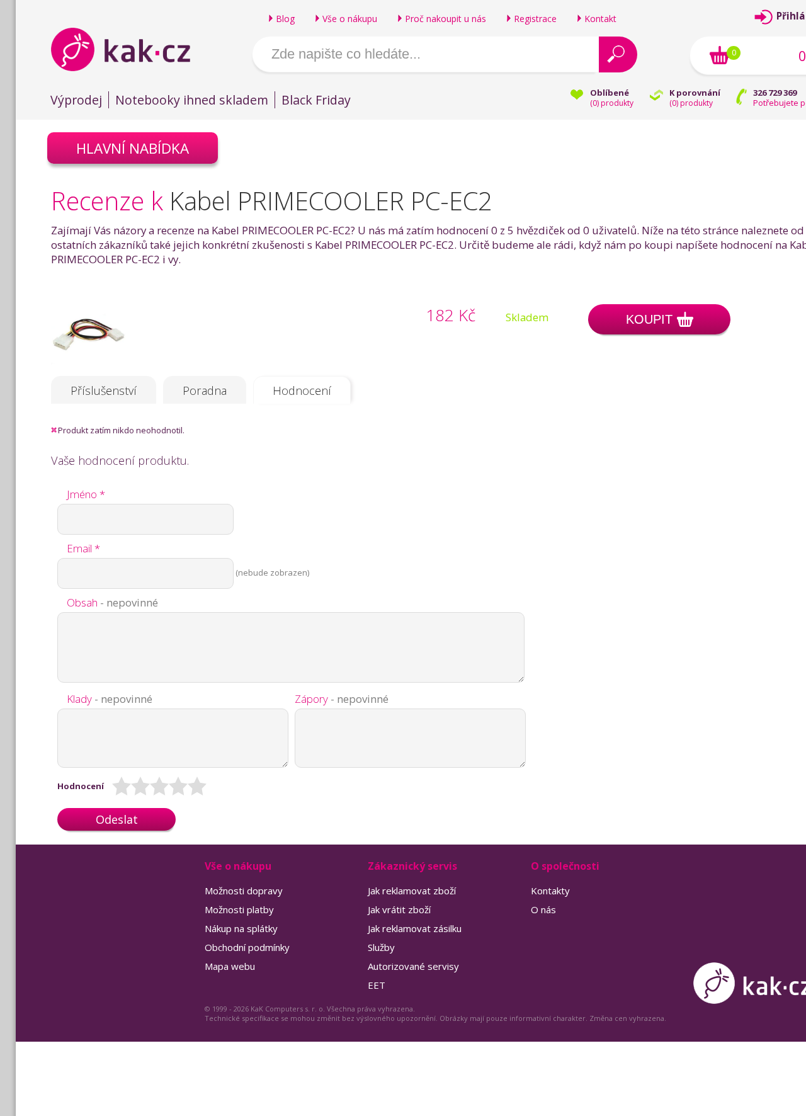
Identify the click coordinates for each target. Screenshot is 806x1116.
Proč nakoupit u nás (445, 19)
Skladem (527, 317)
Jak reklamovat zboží (412, 890)
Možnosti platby (239, 909)
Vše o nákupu (349, 19)
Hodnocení (302, 390)
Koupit (649, 319)
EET (376, 985)
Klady (109, 699)
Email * (83, 548)
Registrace (535, 19)
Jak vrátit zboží (399, 909)
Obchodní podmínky (247, 947)
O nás (543, 909)
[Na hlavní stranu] (131, 49)
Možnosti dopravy (244, 890)
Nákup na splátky (241, 928)
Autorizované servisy (413, 966)
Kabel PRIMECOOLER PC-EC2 (330, 200)
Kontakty (550, 890)
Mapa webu (230, 966)
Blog (285, 19)
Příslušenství (104, 390)
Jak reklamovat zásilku (415, 928)
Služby (381, 947)
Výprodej (76, 99)
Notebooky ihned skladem (191, 99)
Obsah (112, 602)
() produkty (611, 103)
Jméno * (86, 494)
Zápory (342, 699)
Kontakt (600, 19)
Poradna (205, 390)
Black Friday (316, 99)
